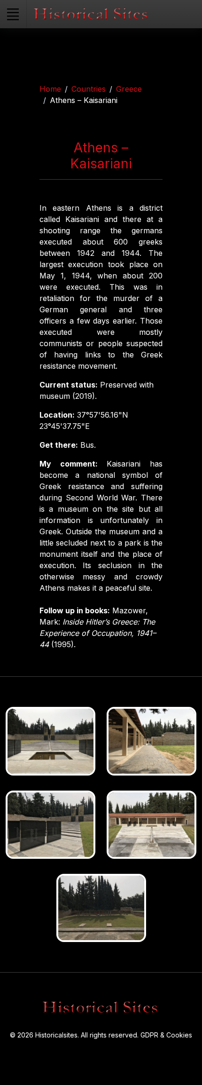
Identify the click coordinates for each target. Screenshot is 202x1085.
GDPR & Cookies (166, 1035)
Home (50, 89)
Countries (88, 89)
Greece (129, 89)
